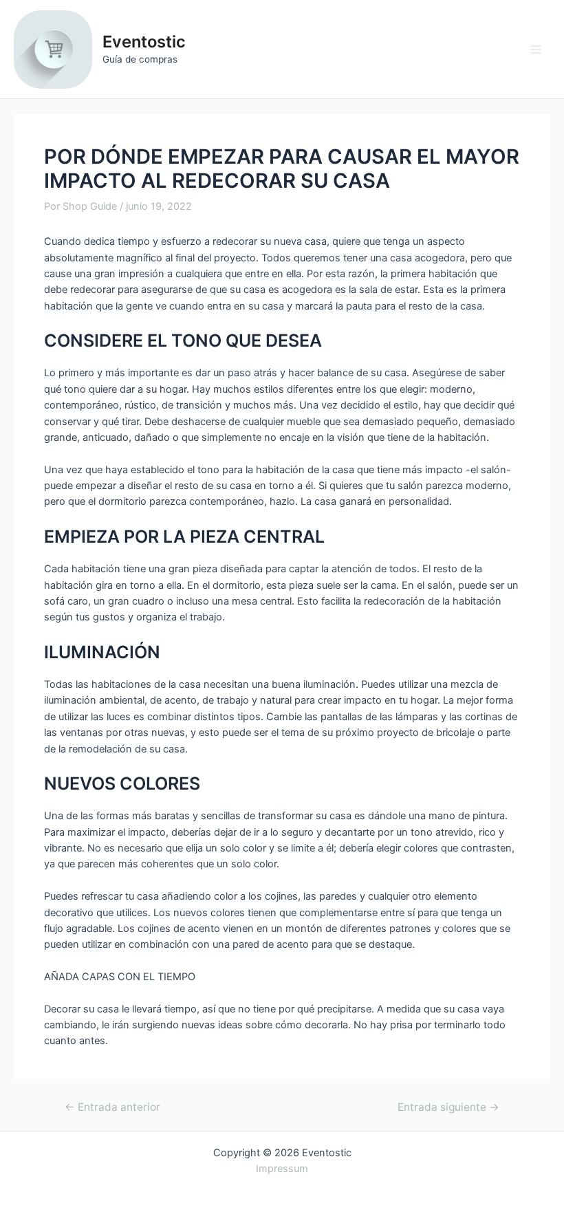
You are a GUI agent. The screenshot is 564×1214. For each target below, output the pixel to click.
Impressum (282, 1168)
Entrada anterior (112, 1107)
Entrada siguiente (448, 1107)
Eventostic (144, 42)
